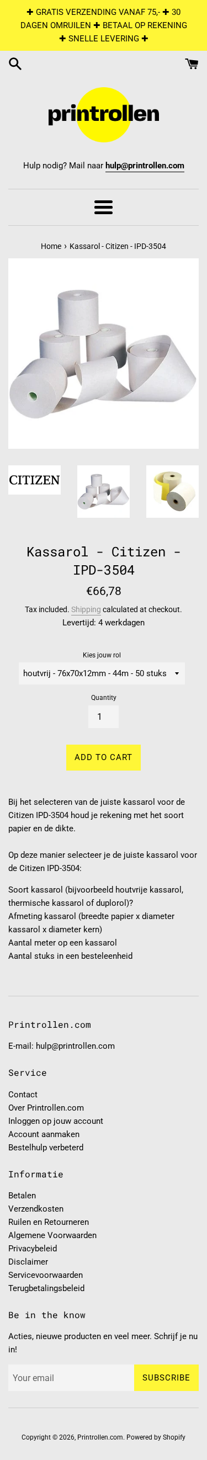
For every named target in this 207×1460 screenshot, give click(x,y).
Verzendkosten (35, 1209)
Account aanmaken (43, 1134)
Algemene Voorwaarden (52, 1235)
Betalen (22, 1196)
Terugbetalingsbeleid (46, 1288)
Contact (23, 1095)
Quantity (103, 698)
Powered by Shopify (155, 1437)
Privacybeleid (32, 1249)
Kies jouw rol (102, 655)
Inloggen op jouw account (55, 1121)
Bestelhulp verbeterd (45, 1148)
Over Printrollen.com (46, 1108)
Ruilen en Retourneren (48, 1222)
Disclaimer (28, 1262)
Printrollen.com (100, 1437)
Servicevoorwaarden (45, 1275)
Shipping (86, 609)
